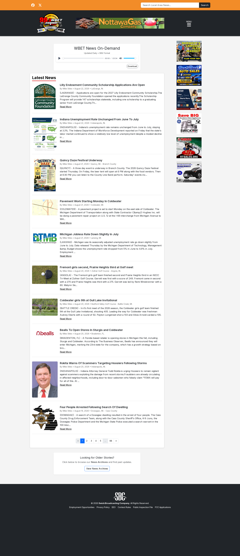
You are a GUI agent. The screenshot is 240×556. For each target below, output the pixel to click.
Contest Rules (124, 507)
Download (132, 66)
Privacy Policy (103, 507)
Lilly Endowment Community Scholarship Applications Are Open (102, 85)
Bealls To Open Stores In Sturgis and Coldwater (91, 330)
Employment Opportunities (81, 507)
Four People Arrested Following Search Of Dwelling (94, 407)
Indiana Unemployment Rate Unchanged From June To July (99, 119)
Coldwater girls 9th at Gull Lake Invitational (88, 300)
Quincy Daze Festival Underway (81, 160)
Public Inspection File (143, 507)
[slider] (83, 58)
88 (111, 441)
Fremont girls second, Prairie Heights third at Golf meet (96, 267)
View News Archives (97, 468)
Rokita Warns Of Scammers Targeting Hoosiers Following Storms (103, 363)
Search (204, 5)
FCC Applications (163, 507)
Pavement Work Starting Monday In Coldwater (91, 201)
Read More (66, 106)
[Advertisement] (120, 529)
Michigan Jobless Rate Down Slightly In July (89, 234)
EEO (114, 507)
